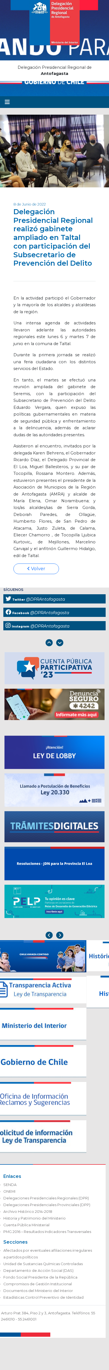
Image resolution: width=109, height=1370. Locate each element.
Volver (37, 568)
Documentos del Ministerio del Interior (38, 1291)
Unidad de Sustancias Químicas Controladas (43, 1264)
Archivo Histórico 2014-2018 (27, 1211)
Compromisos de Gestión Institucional (37, 1284)
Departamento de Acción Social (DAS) (38, 1270)
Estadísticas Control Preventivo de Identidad (43, 1297)
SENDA (9, 1185)
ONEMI (9, 1191)
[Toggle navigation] (7, 102)
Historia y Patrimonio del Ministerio (34, 1218)
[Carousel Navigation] (54, 643)
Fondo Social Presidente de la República (40, 1277)
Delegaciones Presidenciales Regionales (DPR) (46, 1198)
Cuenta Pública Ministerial (26, 1225)
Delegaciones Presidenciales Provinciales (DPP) (46, 1205)
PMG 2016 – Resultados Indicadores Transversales (47, 1232)
